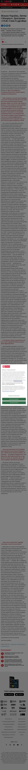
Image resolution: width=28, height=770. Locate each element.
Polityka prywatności (18, 380)
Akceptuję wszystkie (14, 402)
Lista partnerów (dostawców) (8, 391)
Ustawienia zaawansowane (14, 395)
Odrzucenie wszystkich (14, 399)
